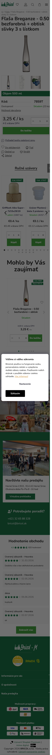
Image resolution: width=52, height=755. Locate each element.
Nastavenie (25, 383)
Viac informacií (21, 376)
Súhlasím (15, 393)
